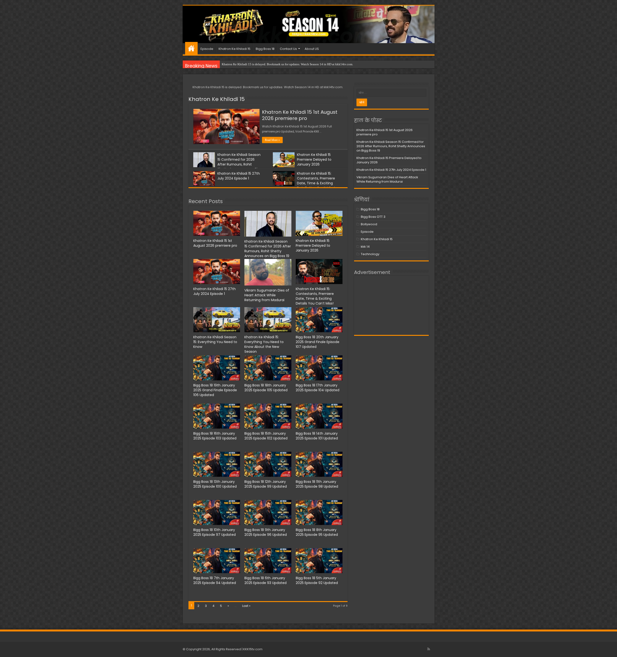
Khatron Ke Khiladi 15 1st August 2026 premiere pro (299, 115)
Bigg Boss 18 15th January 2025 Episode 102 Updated (266, 436)
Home (191, 48)
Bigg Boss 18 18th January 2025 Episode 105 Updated (266, 387)
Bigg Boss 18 (265, 48)
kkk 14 (365, 246)
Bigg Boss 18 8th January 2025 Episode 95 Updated (317, 532)
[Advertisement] (391, 305)
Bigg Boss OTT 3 (373, 216)
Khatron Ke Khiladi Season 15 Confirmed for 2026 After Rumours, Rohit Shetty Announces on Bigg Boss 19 (227, 164)
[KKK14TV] (309, 24)
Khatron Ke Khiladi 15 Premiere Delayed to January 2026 (314, 159)
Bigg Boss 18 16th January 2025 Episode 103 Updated (214, 436)
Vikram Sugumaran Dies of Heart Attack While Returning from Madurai (266, 295)
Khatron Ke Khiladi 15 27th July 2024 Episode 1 (238, 176)
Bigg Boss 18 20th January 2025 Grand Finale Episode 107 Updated (317, 342)
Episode (207, 48)
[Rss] (428, 649)
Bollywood (369, 224)
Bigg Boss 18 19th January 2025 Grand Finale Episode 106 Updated (215, 390)
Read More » (272, 140)
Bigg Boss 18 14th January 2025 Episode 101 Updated (317, 436)
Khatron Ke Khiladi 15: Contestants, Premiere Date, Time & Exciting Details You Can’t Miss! (316, 180)
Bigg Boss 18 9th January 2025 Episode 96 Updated (265, 532)
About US (312, 48)
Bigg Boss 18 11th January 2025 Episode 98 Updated (317, 484)
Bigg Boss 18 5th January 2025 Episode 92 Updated (317, 580)
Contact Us (288, 48)
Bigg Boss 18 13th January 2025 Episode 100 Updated (215, 484)
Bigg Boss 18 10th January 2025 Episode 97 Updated (214, 532)
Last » (246, 606)
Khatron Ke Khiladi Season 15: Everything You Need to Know (215, 342)
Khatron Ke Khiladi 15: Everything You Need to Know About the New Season (264, 344)
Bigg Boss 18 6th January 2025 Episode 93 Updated (265, 580)
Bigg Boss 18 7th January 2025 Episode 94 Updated (214, 580)
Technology (370, 254)
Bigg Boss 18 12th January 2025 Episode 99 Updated (265, 484)
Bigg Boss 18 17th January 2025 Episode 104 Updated (317, 387)
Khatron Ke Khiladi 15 (234, 48)
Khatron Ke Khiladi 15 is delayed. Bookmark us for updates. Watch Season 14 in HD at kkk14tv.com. (287, 64)
